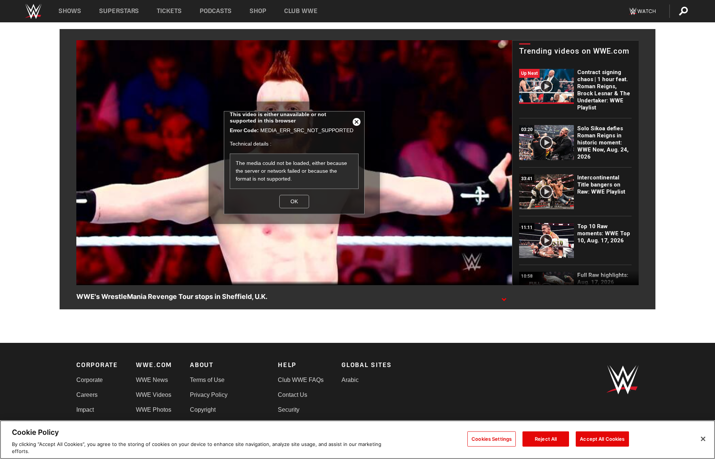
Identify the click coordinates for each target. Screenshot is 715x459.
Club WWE (301, 11)
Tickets (169, 11)
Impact (85, 410)
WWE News (152, 380)
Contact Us (292, 395)
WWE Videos (153, 395)
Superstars (119, 11)
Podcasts (216, 11)
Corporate (89, 380)
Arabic (350, 380)
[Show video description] (504, 297)
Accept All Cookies (602, 439)
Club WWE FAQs (301, 380)
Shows (69, 11)
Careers (87, 395)
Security (288, 410)
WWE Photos (153, 410)
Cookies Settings (491, 439)
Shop (258, 11)
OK (294, 201)
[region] (357, 439)
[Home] (33, 11)
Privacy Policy (209, 395)
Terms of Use (207, 380)
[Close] (703, 439)
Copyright (203, 410)
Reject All (546, 439)
